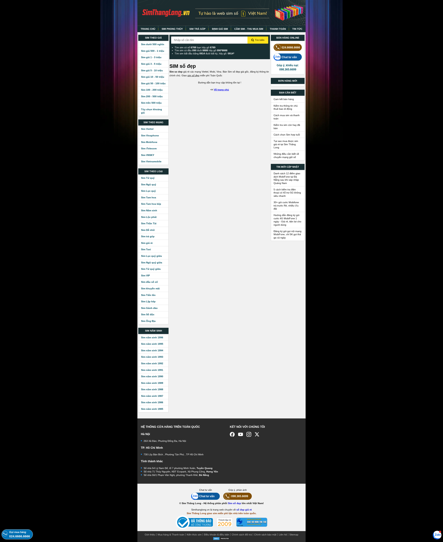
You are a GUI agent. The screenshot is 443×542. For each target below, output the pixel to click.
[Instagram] (248, 434)
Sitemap (293, 534)
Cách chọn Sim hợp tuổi (287, 134)
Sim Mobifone (149, 142)
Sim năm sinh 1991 (152, 370)
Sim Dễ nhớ (148, 230)
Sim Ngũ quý (148, 184)
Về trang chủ (221, 89)
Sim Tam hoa (148, 197)
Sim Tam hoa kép (151, 203)
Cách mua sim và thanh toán (287, 117)
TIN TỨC (297, 29)
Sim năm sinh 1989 (152, 383)
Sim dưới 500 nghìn (152, 44)
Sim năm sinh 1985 (152, 409)
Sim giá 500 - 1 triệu (152, 50)
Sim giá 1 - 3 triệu (151, 57)
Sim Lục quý (148, 190)
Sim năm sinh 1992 (152, 363)
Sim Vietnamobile (151, 161)
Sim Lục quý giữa (151, 256)
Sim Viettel (147, 129)
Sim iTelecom (149, 148)
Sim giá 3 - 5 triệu (151, 63)
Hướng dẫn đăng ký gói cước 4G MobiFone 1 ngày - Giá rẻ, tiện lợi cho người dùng (287, 220)
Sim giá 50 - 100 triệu (153, 83)
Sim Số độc (147, 314)
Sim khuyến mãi (150, 288)
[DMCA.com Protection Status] (221, 538)
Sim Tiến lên (148, 295)
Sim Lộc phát (149, 217)
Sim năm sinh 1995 (152, 343)
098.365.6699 (239, 496)
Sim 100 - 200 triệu (152, 89)
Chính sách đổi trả (242, 534)
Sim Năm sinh (149, 210)
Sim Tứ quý (148, 178)
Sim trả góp (148, 236)
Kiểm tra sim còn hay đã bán (287, 126)
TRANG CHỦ (148, 29)
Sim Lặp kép (148, 301)
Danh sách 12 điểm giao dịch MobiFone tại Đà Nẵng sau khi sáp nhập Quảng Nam (287, 178)
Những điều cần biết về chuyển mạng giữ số (286, 155)
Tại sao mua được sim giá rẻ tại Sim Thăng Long (286, 144)
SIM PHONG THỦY (172, 29)
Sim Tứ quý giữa (151, 269)
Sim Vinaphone (150, 135)
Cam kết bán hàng (284, 99)
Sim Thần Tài (148, 223)
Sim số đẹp (234, 503)
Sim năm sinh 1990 (152, 376)
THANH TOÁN (278, 29)
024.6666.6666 (291, 47)
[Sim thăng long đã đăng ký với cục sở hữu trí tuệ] (251, 522)
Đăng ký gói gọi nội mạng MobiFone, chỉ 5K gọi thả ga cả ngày (287, 234)
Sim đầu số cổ (149, 282)
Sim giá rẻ (147, 243)
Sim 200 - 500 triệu (152, 96)
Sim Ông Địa (148, 321)
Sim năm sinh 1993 (152, 356)
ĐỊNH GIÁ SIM (220, 29)
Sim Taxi (146, 249)
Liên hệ (283, 534)
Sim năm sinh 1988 (152, 389)
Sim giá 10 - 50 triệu (152, 76)
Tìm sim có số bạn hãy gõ (195, 47)
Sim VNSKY (147, 155)
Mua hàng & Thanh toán (171, 534)
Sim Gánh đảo (149, 308)
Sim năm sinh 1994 (152, 350)
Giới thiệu (150, 534)
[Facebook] (232, 434)
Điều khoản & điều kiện (216, 534)
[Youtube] (240, 434)
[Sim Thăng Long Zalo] (437, 535)
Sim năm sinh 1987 (152, 396)
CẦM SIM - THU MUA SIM (248, 29)
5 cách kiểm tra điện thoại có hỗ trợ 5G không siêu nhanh (287, 192)
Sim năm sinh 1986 (152, 402)
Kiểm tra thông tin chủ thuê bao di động (286, 107)
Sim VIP (145, 275)
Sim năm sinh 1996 (152, 337)
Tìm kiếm (259, 40)
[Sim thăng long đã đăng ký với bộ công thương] (194, 522)
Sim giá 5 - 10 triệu (152, 70)
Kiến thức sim (194, 534)
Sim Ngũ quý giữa (151, 262)
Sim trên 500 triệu (151, 102)
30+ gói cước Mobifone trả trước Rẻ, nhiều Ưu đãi (286, 205)
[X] (257, 434)
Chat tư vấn (289, 57)
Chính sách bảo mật (265, 534)
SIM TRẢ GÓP (197, 29)
